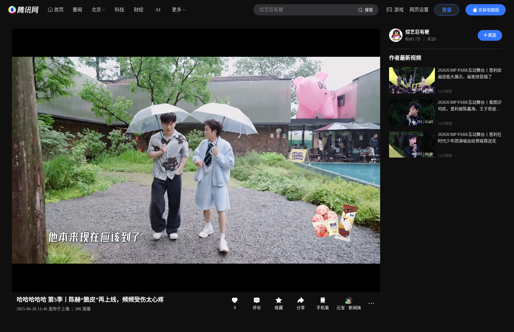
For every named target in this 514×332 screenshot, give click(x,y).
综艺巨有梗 (417, 31)
